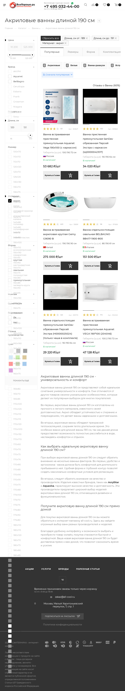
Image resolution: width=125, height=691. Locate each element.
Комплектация (112, 51)
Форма (91, 51)
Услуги (46, 569)
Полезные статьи (88, 569)
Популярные (52, 51)
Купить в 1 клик (52, 175)
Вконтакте (62, 579)
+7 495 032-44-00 (61, 6)
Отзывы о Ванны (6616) (106, 85)
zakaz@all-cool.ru (65, 596)
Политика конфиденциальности (62, 624)
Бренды (63, 569)
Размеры (73, 51)
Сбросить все (50, 38)
